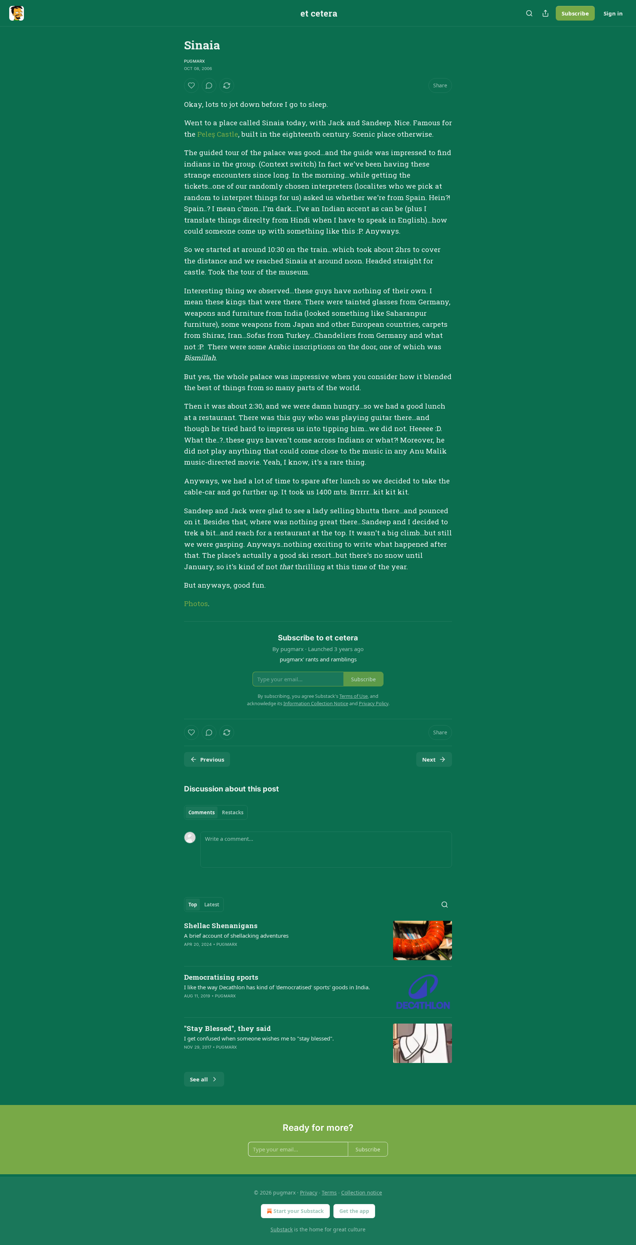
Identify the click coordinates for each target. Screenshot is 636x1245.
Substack (282, 1229)
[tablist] (216, 812)
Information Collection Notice (315, 703)
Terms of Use (353, 696)
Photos (196, 603)
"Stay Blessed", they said (227, 1028)
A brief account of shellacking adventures (236, 935)
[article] (318, 940)
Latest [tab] (211, 904)
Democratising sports (221, 977)
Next (429, 759)
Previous (212, 759)
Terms (329, 1192)
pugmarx (194, 61)
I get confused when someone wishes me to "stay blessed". (259, 1038)
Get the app (354, 1210)
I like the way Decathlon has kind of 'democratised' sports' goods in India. (277, 987)
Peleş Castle (217, 134)
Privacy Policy (373, 703)
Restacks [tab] (232, 812)
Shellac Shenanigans (221, 925)
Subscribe (575, 13)
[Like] (191, 85)
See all (199, 1079)
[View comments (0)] (209, 85)
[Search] (529, 13)
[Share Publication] (545, 13)
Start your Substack (298, 1210)
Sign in (613, 13)
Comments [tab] (201, 812)
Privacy (308, 1192)
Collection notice (361, 1192)
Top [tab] (192, 904)
